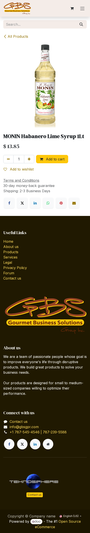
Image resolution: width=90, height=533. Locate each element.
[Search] (81, 24)
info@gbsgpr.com (24, 427)
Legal (7, 262)
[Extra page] (48, 444)
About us (11, 246)
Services (10, 257)
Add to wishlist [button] (21, 169)
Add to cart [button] (54, 159)
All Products (18, 36)
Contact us (12, 278)
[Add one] (29, 159)
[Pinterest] (61, 203)
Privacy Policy (15, 268)
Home (8, 241)
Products (10, 252)
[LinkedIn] (35, 203)
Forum (8, 273)
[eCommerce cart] (72, 8)
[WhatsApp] (48, 203)
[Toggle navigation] (82, 8)
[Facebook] (9, 203)
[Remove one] (8, 159)
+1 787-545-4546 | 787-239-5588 (38, 432)
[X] (22, 203)
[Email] (74, 203)
